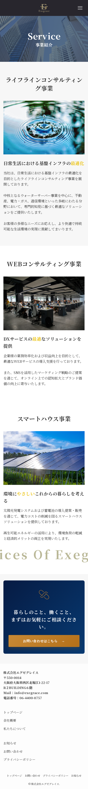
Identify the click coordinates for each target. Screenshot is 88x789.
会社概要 (9, 720)
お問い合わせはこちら (44, 641)
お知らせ (9, 743)
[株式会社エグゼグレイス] (44, 8)
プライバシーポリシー (19, 759)
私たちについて (14, 728)
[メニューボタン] (80, 8)
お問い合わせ (13, 751)
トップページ (12, 712)
